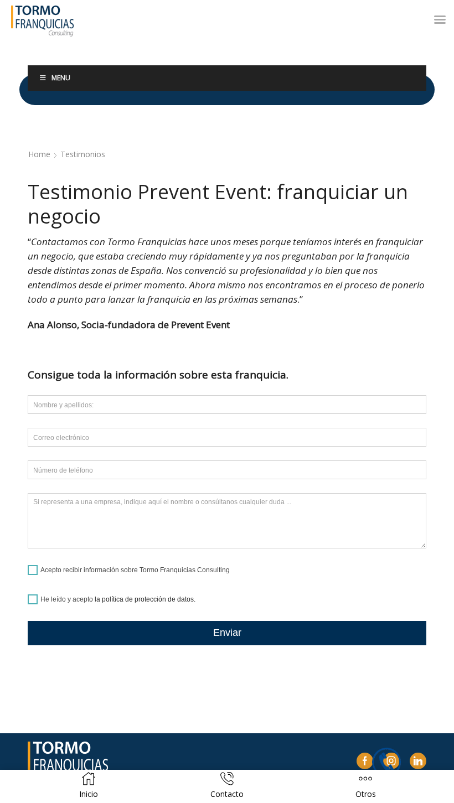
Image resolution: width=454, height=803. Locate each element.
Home (39, 154)
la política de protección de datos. (145, 599)
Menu (60, 77)
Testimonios (82, 154)
